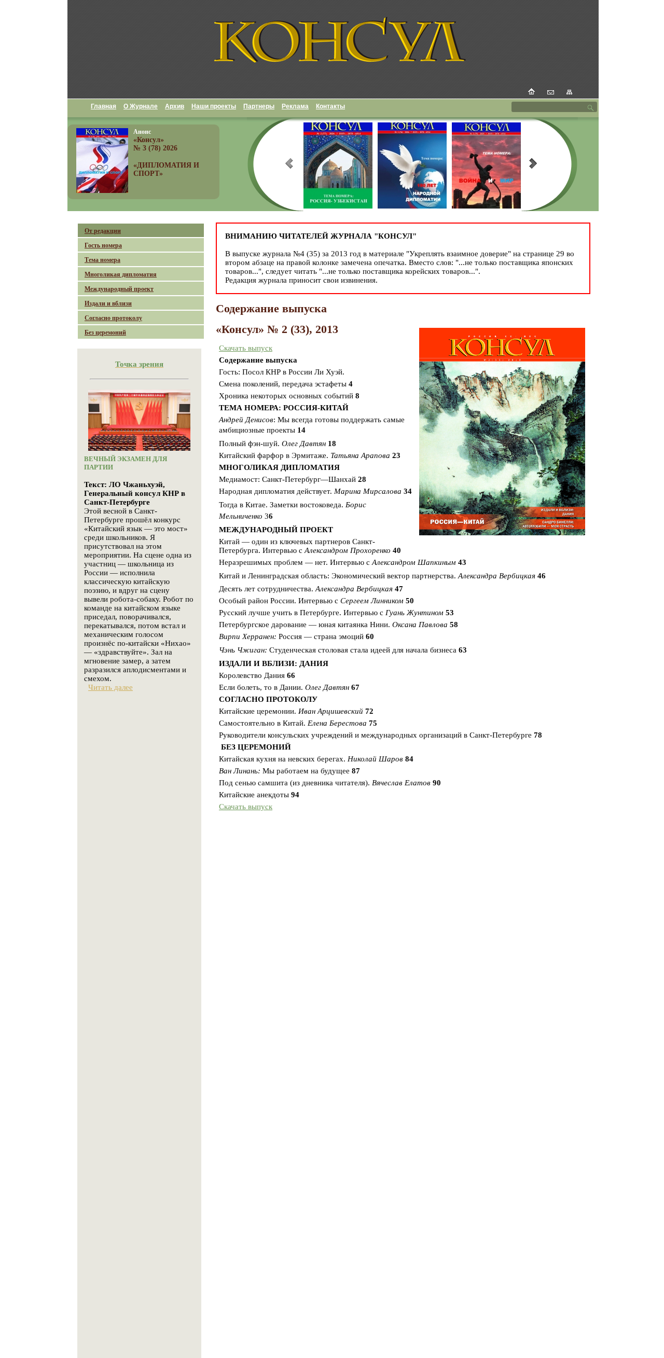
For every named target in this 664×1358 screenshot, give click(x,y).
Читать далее (110, 687)
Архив (174, 106)
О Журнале (140, 106)
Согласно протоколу (113, 318)
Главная (103, 106)
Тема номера (102, 260)
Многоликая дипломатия (121, 274)
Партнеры (258, 106)
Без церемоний (105, 332)
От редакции (103, 230)
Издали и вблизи (108, 303)
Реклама (295, 106)
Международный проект (119, 289)
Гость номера (103, 245)
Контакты (330, 106)
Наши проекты (213, 106)
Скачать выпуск (245, 348)
